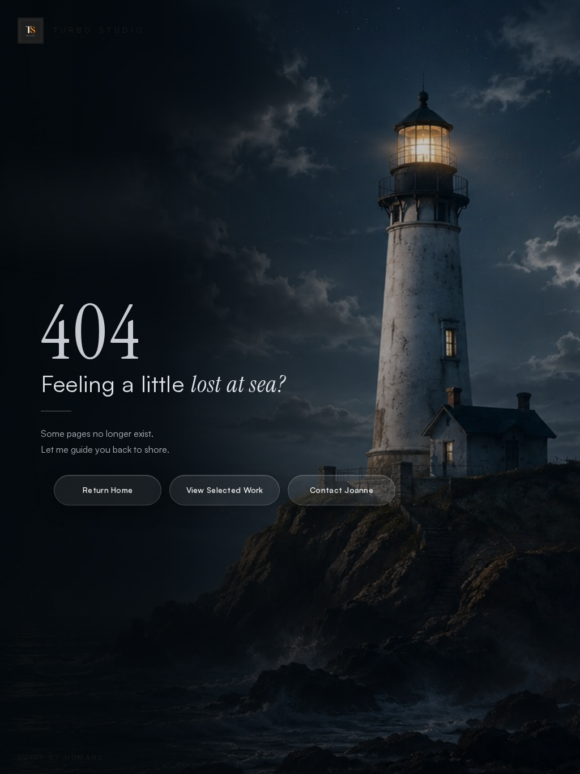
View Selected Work (224, 490)
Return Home (108, 490)
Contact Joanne (341, 490)
